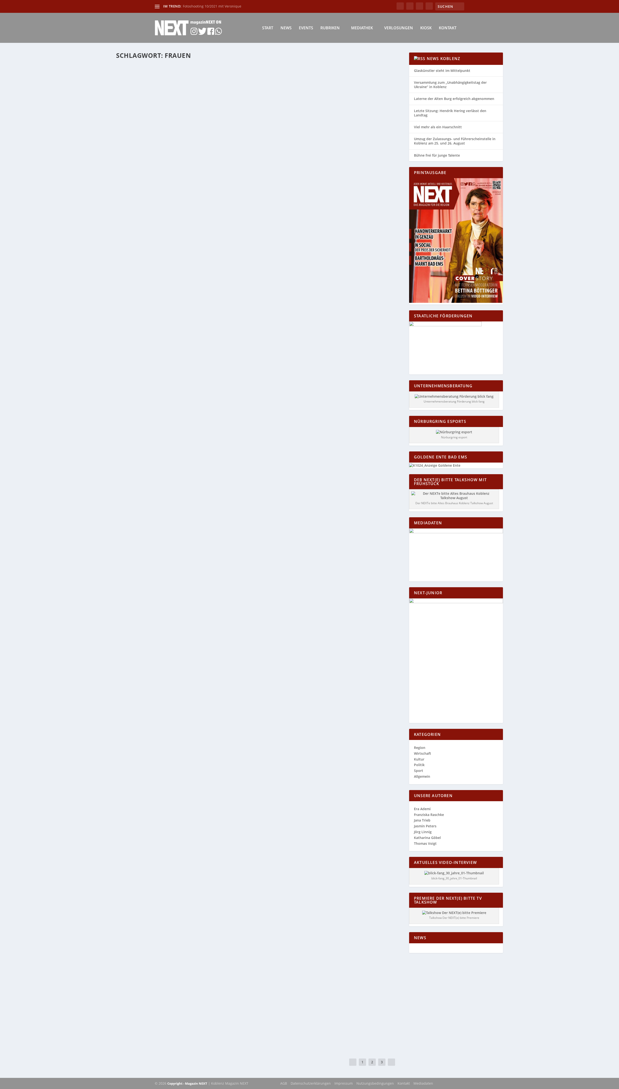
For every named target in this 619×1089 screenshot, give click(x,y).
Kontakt (448, 28)
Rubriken (330, 28)
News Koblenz (443, 58)
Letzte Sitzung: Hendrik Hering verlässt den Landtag (450, 112)
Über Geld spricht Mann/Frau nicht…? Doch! (171, 734)
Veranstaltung (236, 378)
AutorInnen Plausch (182, 692)
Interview (203, 692)
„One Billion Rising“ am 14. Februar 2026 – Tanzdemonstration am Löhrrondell (211, 370)
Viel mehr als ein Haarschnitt (438, 127)
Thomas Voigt (425, 843)
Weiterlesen (135, 234)
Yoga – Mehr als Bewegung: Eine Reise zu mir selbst (178, 520)
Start (267, 28)
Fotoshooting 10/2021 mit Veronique (212, 6)
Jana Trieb (422, 820)
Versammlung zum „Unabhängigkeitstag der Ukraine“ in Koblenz (450, 84)
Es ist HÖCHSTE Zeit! (142, 904)
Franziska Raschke (429, 814)
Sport (418, 770)
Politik (419, 764)
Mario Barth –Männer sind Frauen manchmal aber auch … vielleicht (199, 849)
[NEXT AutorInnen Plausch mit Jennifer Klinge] (204, 675)
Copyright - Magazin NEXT (187, 1083)
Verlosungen (398, 28)
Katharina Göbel (137, 215)
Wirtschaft (231, 215)
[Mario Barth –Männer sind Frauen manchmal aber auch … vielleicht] (199, 839)
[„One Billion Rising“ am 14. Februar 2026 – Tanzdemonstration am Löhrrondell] (211, 306)
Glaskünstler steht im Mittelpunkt (442, 70)
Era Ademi (133, 637)
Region (206, 378)
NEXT (130, 802)
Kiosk (426, 28)
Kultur (214, 692)
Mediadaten (423, 1083)
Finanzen (204, 215)
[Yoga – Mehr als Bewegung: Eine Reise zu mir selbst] (199, 463)
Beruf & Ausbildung (183, 582)
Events (306, 28)
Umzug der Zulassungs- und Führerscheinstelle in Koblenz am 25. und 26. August (454, 141)
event (174, 378)
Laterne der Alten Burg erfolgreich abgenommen (454, 98)
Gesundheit (189, 527)
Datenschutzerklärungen (311, 1083)
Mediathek (362, 28)
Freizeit (196, 378)
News (286, 28)
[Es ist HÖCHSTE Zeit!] (199, 894)
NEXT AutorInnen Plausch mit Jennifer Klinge (172, 684)
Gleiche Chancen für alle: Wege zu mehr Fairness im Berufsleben (194, 575)
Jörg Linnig (423, 832)
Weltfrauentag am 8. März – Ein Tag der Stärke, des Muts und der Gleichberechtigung (218, 629)
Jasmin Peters (425, 826)
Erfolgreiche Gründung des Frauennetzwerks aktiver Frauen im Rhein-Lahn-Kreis (214, 959)
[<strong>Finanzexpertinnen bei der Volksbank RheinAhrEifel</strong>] (199, 1004)
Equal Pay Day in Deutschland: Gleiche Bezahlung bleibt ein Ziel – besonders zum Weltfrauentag (231, 207)
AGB (283, 1083)
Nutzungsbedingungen (375, 1083)
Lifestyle (217, 215)
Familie (192, 215)
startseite (219, 378)
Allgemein (179, 215)
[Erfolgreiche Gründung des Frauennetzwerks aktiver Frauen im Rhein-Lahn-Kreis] (214, 949)
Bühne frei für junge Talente (437, 155)
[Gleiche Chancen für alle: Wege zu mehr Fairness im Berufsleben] (205, 565)
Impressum (343, 1083)
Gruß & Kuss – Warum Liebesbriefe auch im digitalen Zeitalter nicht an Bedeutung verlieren (225, 794)
